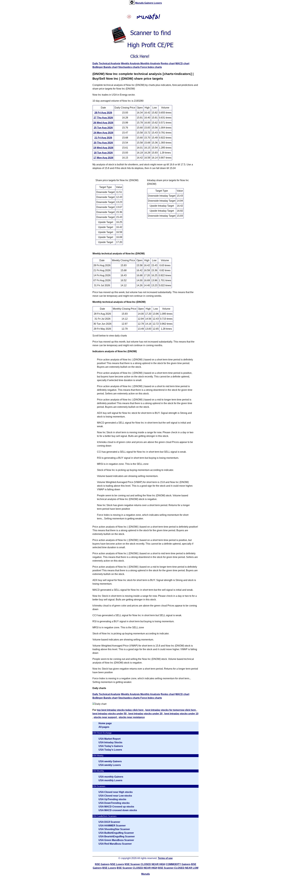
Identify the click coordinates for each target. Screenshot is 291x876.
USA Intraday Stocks (110, 742)
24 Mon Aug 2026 (103, 132)
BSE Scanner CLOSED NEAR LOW (178, 868)
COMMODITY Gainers (178, 864)
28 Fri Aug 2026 (103, 112)
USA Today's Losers (110, 749)
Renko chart (168, 63)
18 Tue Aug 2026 (103, 152)
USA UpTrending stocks (112, 799)
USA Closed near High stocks (116, 792)
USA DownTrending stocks (114, 803)
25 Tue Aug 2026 (103, 127)
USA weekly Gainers (110, 761)
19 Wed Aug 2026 (103, 147)
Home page (105, 723)
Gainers (149, 3)
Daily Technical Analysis (106, 63)
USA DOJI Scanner (109, 822)
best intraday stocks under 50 (109, 713)
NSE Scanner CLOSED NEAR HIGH (145, 864)
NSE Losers (117, 864)
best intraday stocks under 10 (181, 713)
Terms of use (165, 858)
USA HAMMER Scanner (112, 825)
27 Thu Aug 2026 (103, 117)
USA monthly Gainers (111, 776)
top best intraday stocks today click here (120, 710)
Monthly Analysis (150, 63)
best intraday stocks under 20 (145, 713)
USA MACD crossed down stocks (118, 810)
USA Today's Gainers (111, 746)
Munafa (139, 3)
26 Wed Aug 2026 (103, 122)
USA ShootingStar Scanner (114, 829)
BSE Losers (109, 868)
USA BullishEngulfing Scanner (116, 833)
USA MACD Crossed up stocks (116, 806)
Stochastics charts (129, 67)
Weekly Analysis (130, 63)
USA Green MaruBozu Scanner (116, 840)
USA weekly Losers (110, 765)
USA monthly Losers (110, 780)
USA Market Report (109, 739)
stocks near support (105, 717)
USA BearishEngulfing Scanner (117, 836)
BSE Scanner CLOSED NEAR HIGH (137, 868)
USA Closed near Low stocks (115, 795)
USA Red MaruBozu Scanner (115, 843)
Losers (158, 3)
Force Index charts (151, 67)
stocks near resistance (132, 717)
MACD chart (182, 63)
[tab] (132, 2)
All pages (104, 727)
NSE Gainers (102, 864)
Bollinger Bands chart (105, 67)
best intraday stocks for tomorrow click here (170, 710)
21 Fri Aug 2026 (103, 137)
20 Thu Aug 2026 (103, 142)
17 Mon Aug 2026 (103, 157)
